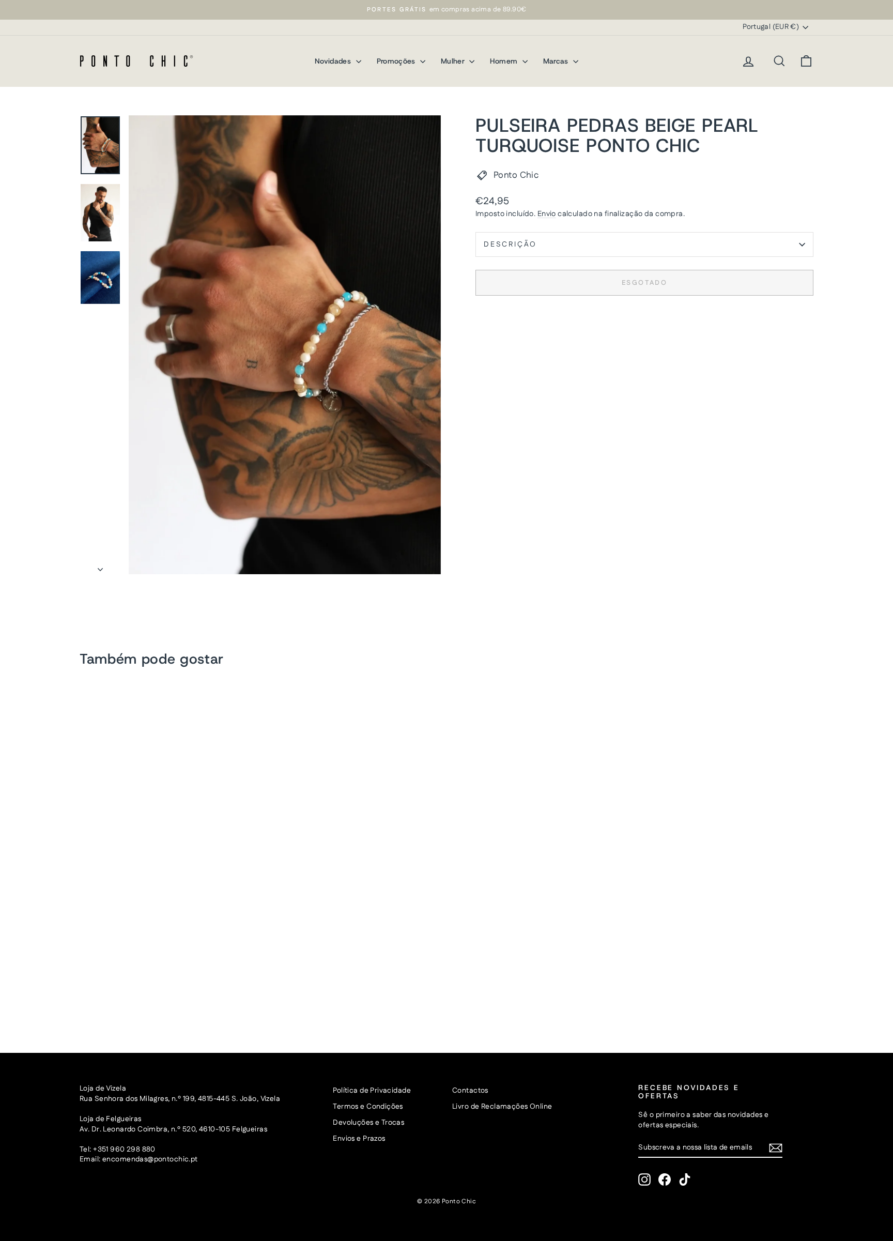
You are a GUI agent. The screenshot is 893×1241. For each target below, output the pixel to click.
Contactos (470, 1090)
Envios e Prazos (359, 1138)
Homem (504, 61)
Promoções (397, 61)
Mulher (454, 61)
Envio (546, 214)
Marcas (557, 61)
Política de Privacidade (372, 1090)
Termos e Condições (368, 1106)
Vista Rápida (167, 945)
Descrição (510, 244)
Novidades (334, 61)
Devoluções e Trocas (368, 1122)
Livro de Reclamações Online (502, 1106)
